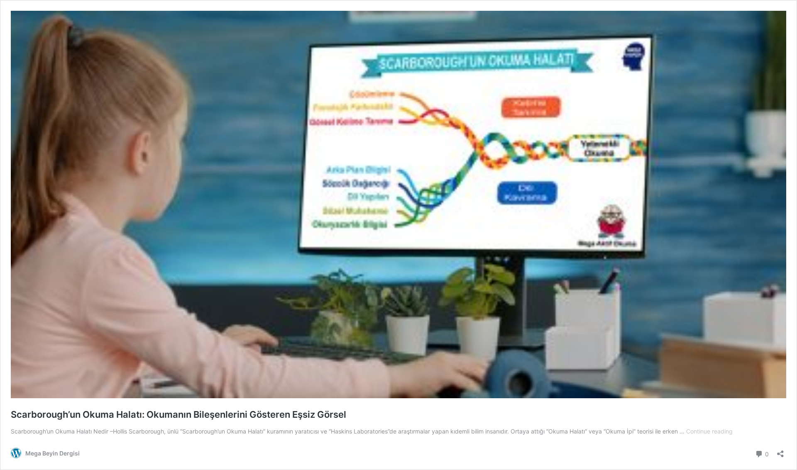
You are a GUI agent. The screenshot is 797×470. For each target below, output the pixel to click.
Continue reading (709, 431)
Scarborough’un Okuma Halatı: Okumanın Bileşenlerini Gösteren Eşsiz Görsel (178, 414)
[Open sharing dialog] (780, 451)
